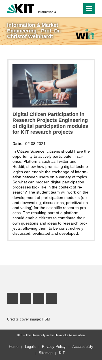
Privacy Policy (54, 346)
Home (13, 346)
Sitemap (45, 353)
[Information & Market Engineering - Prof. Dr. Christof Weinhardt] (84, 34)
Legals (30, 346)
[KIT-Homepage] (20, 7)
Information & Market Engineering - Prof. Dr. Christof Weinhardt (49, 12)
